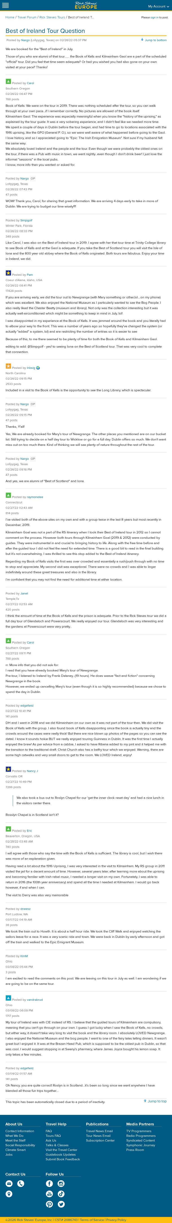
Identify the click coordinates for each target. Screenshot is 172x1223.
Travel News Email (99, 1131)
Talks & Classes (57, 1145)
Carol (30, 83)
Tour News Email (98, 1136)
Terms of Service (92, 1220)
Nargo (25, 40)
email (9, 1183)
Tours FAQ (53, 1136)
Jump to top (157, 1101)
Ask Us (51, 1140)
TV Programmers (138, 1131)
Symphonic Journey (140, 1145)
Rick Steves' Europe (86, 5)
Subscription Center (100, 1140)
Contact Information (19, 1131)
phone (21, 1183)
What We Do (14, 1136)
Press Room (135, 1150)
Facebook (49, 1183)
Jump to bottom (156, 40)
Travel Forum (27, 17)
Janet (24, 594)
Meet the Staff (15, 1140)
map (9, 1193)
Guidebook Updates (61, 1154)
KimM (24, 956)
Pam (30, 275)
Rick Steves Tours (52, 17)
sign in (154, 17)
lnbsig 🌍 (33, 368)
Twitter (61, 1204)
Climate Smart (15, 1150)
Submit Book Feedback (63, 1159)
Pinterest (49, 1204)
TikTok (61, 1193)
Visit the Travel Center (61, 1150)
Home (10, 17)
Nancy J (32, 771)
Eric (29, 831)
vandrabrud (35, 1000)
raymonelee (35, 497)
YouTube (49, 1193)
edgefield (26, 706)
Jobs (9, 1154)
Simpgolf (26, 220)
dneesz (25, 909)
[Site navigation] (5, 5)
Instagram (61, 1183)
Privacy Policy (116, 1220)
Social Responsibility (20, 1145)
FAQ (49, 1131)
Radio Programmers (141, 1136)
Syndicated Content (140, 1140)
